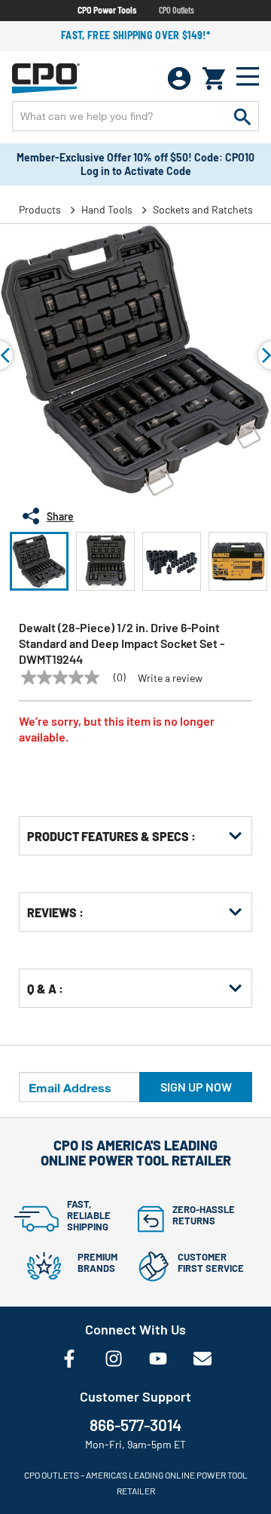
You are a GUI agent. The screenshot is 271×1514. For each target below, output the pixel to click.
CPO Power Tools (107, 10)
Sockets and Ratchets (203, 209)
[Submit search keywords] (242, 116)
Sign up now (196, 1086)
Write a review (170, 678)
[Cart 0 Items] (213, 78)
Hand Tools (106, 209)
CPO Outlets (176, 10)
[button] (39, 561)
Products (40, 209)
